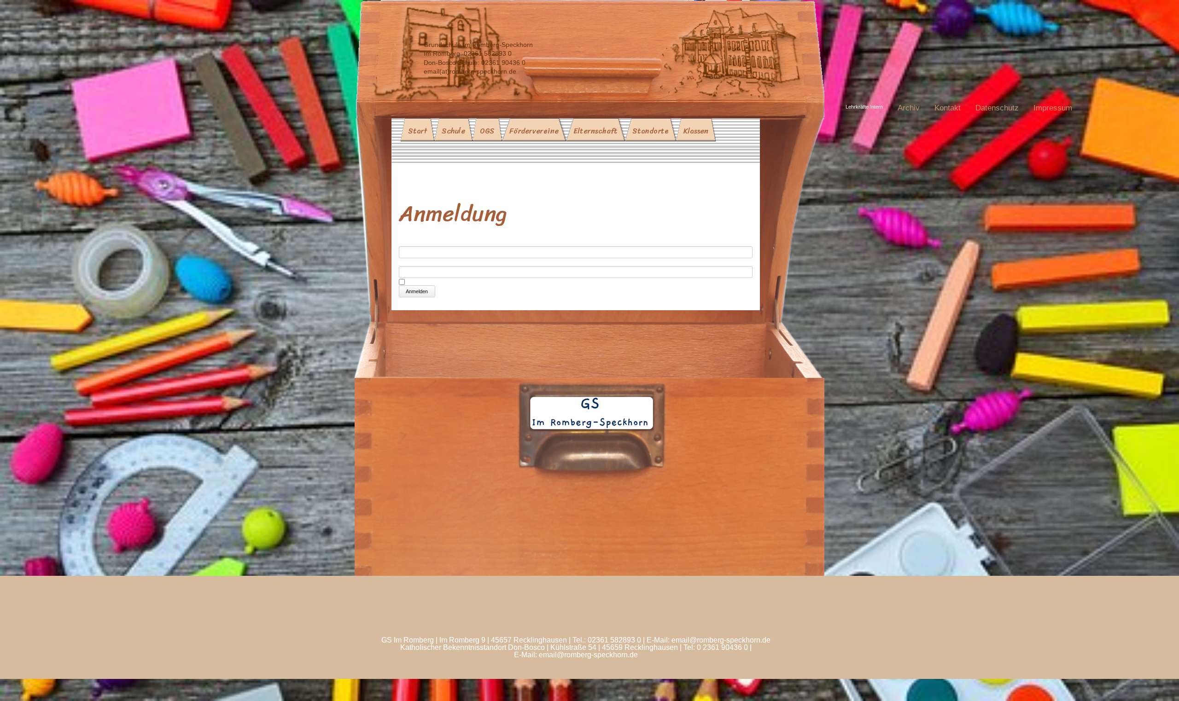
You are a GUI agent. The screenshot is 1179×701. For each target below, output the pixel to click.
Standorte (650, 131)
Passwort (414, 262)
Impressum (1052, 108)
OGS (487, 131)
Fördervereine (534, 131)
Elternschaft (595, 131)
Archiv (909, 108)
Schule (453, 131)
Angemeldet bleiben (441, 281)
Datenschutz (997, 108)
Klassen (695, 131)
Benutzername (423, 242)
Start (417, 131)
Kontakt (947, 108)
